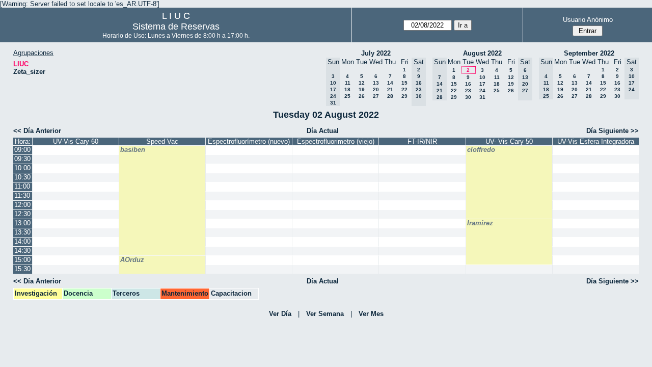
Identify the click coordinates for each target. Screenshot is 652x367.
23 (468, 90)
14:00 (22, 241)
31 (482, 97)
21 (390, 89)
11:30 (22, 195)
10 (482, 77)
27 (376, 96)
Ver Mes (371, 314)
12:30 (22, 214)
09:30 (22, 159)
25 (347, 96)
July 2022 (376, 53)
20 (376, 89)
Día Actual (323, 131)
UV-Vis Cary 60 (75, 141)
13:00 (22, 223)
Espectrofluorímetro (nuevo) (249, 141)
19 (362, 89)
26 (362, 96)
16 (468, 84)
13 (376, 83)
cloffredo (481, 149)
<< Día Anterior (37, 131)
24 (482, 90)
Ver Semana (325, 314)
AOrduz (132, 260)
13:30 (22, 232)
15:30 (22, 269)
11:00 (22, 186)
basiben (132, 149)
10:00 (22, 168)
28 (390, 96)
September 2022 (589, 53)
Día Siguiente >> (612, 131)
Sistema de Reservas (176, 26)
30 (468, 97)
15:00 (22, 260)
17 (482, 84)
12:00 (22, 204)
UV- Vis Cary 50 (509, 141)
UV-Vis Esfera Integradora (595, 141)
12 (362, 83)
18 (347, 89)
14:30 (22, 250)
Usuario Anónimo (588, 19)
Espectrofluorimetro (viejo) (335, 141)
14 (390, 83)
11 (347, 83)
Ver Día (280, 314)
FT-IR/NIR (422, 141)
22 (404, 89)
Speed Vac (162, 141)
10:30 (22, 177)
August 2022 (482, 53)
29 (404, 96)
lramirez (480, 223)
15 (404, 83)
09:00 (22, 149)
